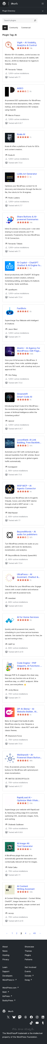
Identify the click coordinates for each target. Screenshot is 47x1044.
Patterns (28, 959)
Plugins (28, 955)
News (4, 951)
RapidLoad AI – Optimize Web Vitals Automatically (27, 799)
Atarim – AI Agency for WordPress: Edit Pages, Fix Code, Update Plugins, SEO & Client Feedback (29, 349)
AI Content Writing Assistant (26, 887)
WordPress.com (10, 987)
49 (34, 933)
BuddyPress (9, 1000)
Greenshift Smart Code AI (24, 395)
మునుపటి (7, 933)
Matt (5, 992)
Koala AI (21, 134)
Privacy (5, 959)
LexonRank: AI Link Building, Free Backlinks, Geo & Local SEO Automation (29, 441)
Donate (29, 976)
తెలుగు (10, 1011)
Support (5, 971)
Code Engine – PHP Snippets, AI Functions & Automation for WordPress (29, 664)
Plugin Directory (8, 11)
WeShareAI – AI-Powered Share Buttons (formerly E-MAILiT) (29, 756)
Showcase (29, 946)
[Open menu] (43, 3)
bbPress (7, 996)
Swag (28, 980)
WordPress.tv (9, 980)
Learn (4, 967)
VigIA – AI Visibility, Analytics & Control (27, 44)
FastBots (21, 308)
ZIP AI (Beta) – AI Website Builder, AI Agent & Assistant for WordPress (28, 710)
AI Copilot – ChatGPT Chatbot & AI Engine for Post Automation (29, 264)
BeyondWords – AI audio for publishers (27, 533)
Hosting (5, 955)
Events (28, 971)
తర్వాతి (40, 933)
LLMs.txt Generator (27, 174)
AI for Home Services (28, 617)
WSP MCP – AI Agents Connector (26, 487)
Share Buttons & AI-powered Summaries (27, 218)
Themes (28, 951)
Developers (7, 976)
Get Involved (30, 967)
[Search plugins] (35, 20)
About (5, 946)
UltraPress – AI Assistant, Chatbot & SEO (27, 576)
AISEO (20, 88)
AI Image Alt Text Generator (25, 844)
